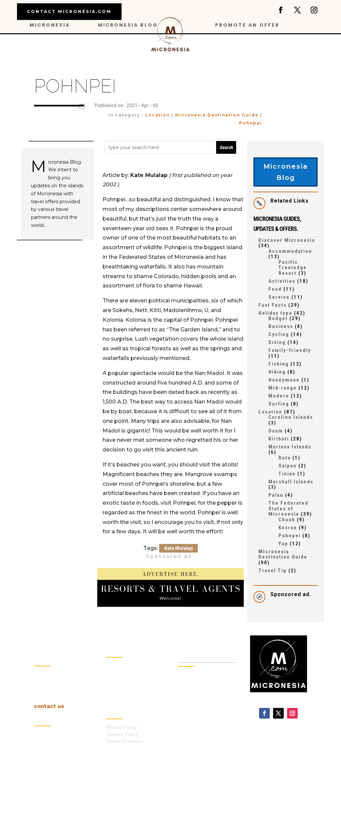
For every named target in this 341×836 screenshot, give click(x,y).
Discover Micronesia (286, 240)
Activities (281, 281)
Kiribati (278, 439)
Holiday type (275, 313)
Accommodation (290, 251)
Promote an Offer (247, 25)
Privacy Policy (121, 727)
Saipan (287, 466)
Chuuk (286, 520)
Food (275, 289)
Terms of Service (125, 741)
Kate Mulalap (178, 548)
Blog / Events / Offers (131, 665)
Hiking (277, 372)
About (113, 672)
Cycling (278, 334)
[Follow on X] (297, 10)
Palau (275, 495)
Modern (278, 396)
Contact (115, 679)
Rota (284, 458)
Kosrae (287, 528)
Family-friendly (289, 350)
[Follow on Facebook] (280, 10)
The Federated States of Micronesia (288, 508)
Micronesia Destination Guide (216, 114)
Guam (275, 431)
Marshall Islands (290, 482)
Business (280, 326)
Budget (278, 318)
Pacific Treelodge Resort (292, 267)
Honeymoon (284, 380)
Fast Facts (272, 305)
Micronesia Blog (128, 25)
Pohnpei (250, 122)
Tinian (287, 474)
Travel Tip (272, 571)
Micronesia (50, 25)
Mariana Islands (289, 447)
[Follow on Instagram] (314, 10)
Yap (283, 544)
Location (157, 114)
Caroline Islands (290, 417)
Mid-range (282, 388)
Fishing (278, 364)
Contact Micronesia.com (69, 11)
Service (279, 297)
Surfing (278, 404)
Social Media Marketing (202, 723)
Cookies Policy (122, 734)
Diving (277, 342)
